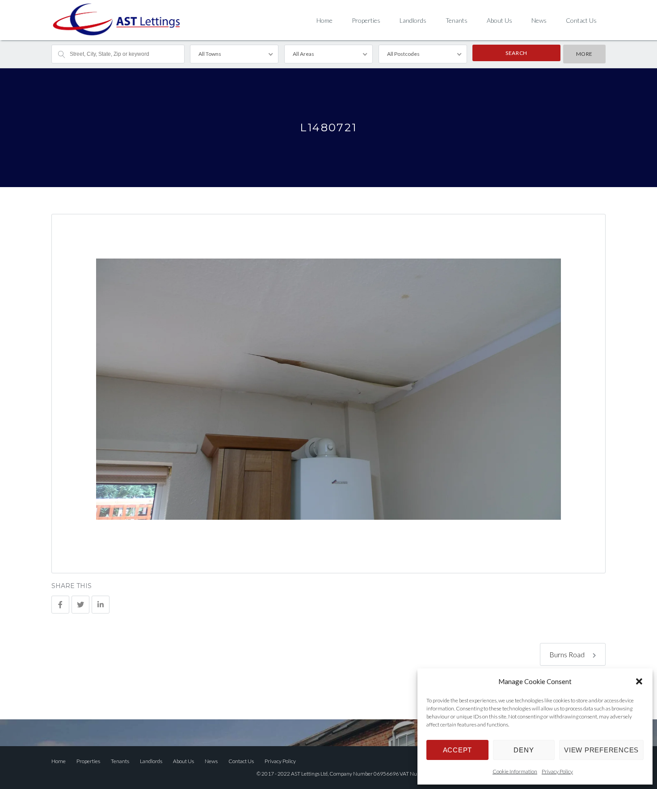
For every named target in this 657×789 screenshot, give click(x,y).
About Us (499, 20)
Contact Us (581, 20)
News (539, 20)
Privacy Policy (557, 771)
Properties (366, 20)
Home (324, 20)
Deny (524, 750)
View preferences (601, 750)
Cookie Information (515, 771)
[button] (639, 681)
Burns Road (567, 654)
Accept (457, 750)
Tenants (456, 20)
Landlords (413, 20)
